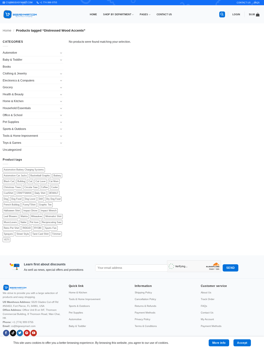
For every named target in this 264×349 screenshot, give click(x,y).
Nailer (23, 222)
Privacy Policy (142, 319)
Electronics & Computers (18, 80)
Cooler (54, 187)
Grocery (8, 87)
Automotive (10, 52)
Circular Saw (31, 187)
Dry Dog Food (53, 199)
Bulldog (21, 181)
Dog (6, 199)
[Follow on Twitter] (20, 333)
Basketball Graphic (40, 175)
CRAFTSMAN (24, 193)
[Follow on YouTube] (34, 333)
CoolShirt (8, 193)
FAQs (257, 2)
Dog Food (16, 199)
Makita (24, 216)
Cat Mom (54, 181)
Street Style (23, 234)
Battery (57, 175)
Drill (41, 199)
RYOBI (37, 228)
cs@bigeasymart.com (23, 326)
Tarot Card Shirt (40, 234)
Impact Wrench (49, 210)
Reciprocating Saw (51, 222)
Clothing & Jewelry (15, 73)
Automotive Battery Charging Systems (24, 169)
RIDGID (27, 228)
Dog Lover (30, 199)
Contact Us (164, 14)
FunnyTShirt (29, 204)
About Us (206, 292)
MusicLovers (10, 222)
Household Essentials (17, 108)
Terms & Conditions (146, 326)
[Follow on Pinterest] (27, 333)
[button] (222, 14)
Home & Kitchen (13, 101)
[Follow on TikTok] (13, 333)
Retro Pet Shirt (11, 228)
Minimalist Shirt (53, 216)
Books (7, 66)
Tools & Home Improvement (20, 135)
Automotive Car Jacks (15, 175)
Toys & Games (12, 142)
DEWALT (53, 193)
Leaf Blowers (10, 216)
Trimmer (56, 234)
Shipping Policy (143, 292)
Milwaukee (36, 216)
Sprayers (8, 234)
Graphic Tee (45, 204)
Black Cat (9, 181)
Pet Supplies (11, 121)
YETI (6, 239)
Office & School (12, 115)
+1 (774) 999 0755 (22, 322)
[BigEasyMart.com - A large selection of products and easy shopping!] (20, 14)
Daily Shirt (40, 193)
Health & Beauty (13, 94)
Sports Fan (50, 228)
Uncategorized (12, 149)
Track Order (207, 299)
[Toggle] (61, 53)
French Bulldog (11, 204)
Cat (30, 181)
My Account (207, 319)
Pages (144, 14)
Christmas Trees (12, 187)
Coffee (44, 187)
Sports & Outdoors (14, 128)
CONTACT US (244, 2)
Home (93, 14)
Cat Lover (41, 181)
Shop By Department (117, 14)
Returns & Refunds (145, 306)
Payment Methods (145, 312)
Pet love (34, 222)
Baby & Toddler (12, 59)
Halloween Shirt (12, 210)
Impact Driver (30, 210)
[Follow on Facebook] (6, 333)
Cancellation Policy (145, 299)
